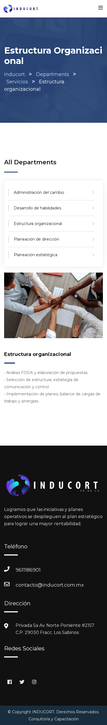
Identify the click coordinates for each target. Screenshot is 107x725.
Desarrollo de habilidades (37, 208)
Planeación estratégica (35, 254)
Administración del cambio (39, 192)
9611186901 (21, 570)
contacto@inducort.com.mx (21, 585)
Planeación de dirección (36, 239)
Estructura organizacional (38, 223)
